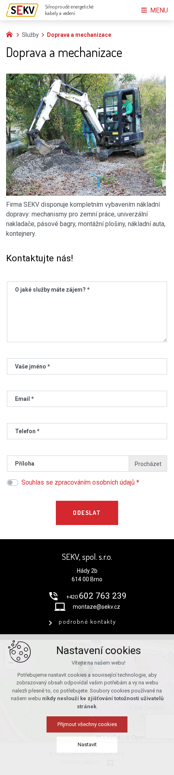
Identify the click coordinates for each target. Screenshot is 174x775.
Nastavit (87, 744)
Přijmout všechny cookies (87, 724)
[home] (11, 33)
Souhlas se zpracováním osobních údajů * (80, 482)
